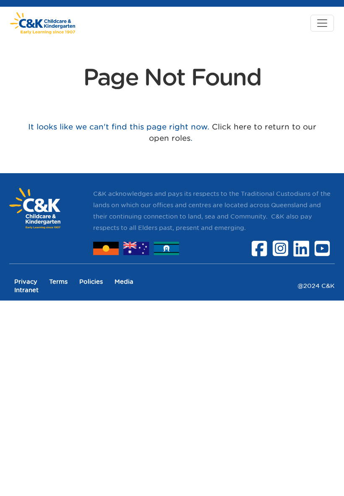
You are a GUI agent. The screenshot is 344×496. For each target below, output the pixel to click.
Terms (58, 281)
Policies (91, 281)
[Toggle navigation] (322, 23)
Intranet (26, 290)
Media (124, 281)
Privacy (25, 281)
